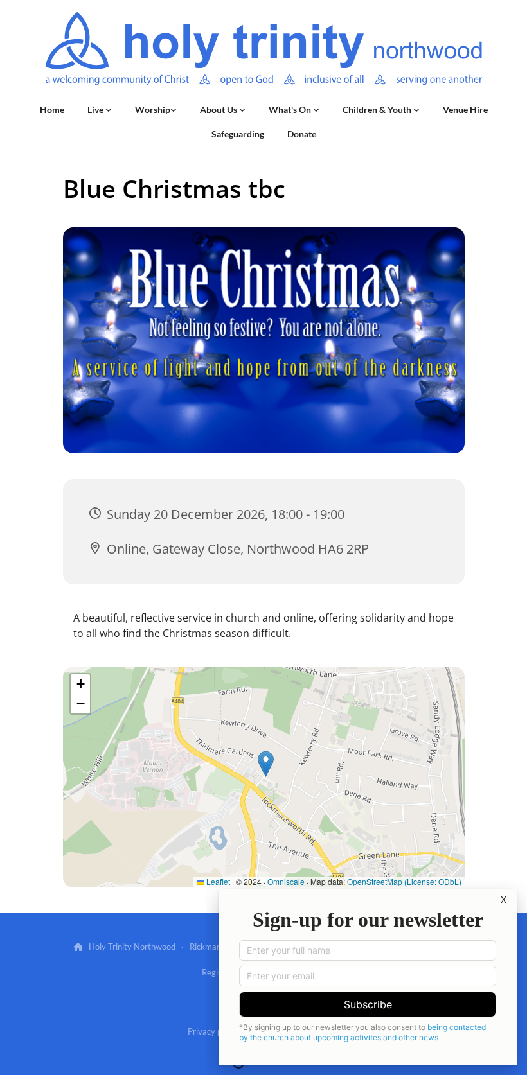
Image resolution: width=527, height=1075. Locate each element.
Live (96, 109)
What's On (291, 109)
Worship (152, 109)
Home (52, 109)
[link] (99, 110)
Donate (301, 133)
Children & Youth (378, 109)
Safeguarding (237, 133)
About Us (219, 109)
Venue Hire (465, 109)
